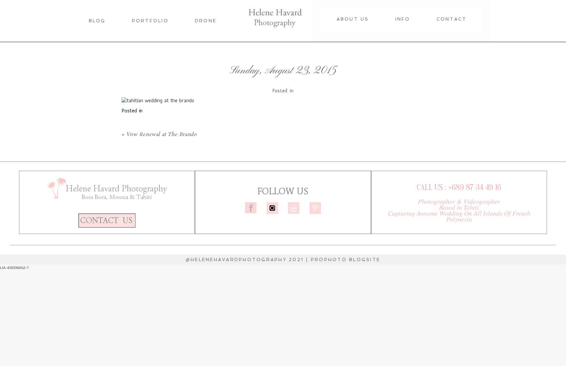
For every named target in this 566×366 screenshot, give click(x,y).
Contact (452, 19)
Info (402, 19)
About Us (353, 19)
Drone (206, 20)
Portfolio (150, 20)
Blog (97, 20)
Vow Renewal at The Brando (161, 134)
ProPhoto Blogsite (345, 259)
